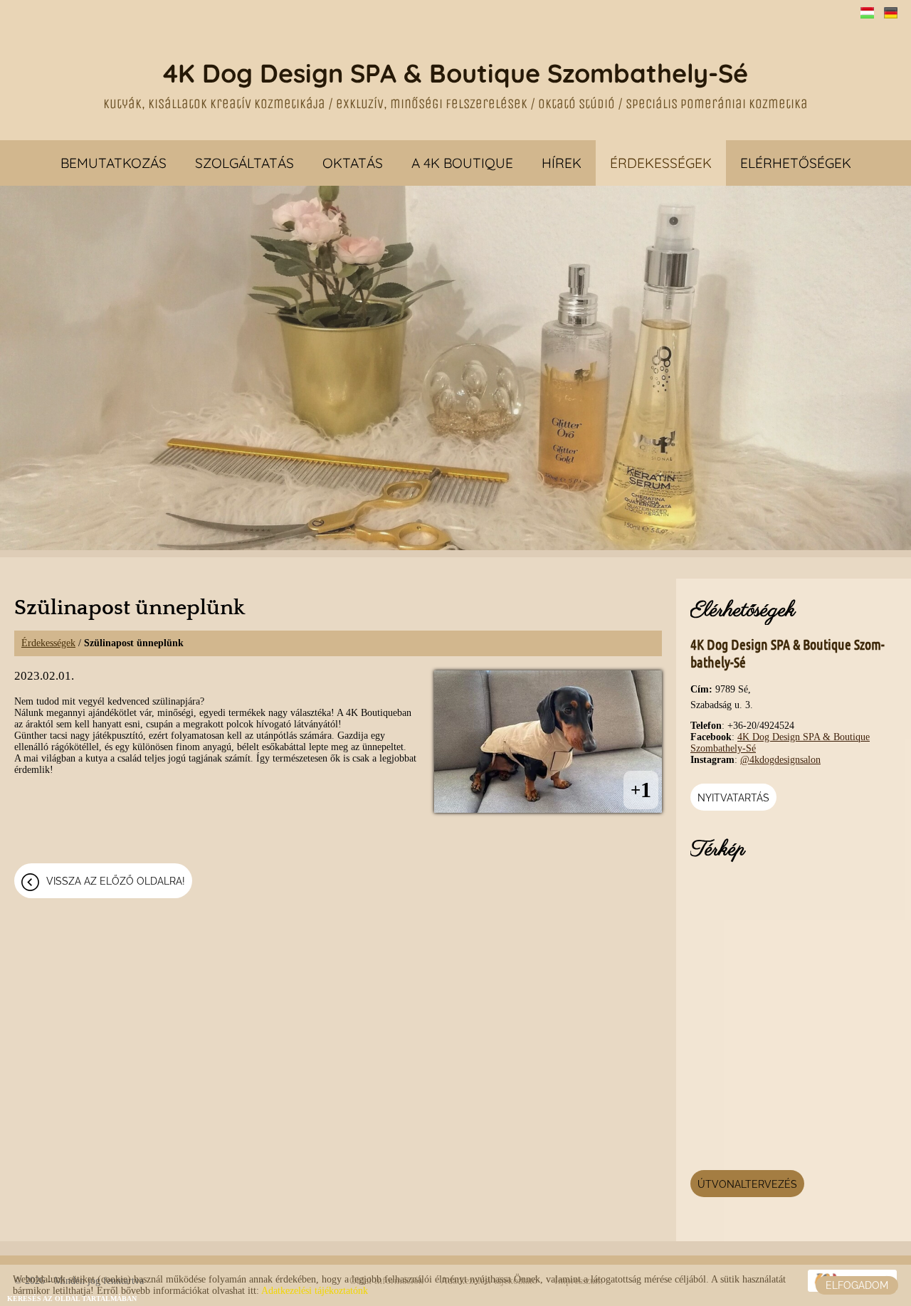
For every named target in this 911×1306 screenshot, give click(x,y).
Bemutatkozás (113, 163)
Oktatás (352, 163)
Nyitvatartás (733, 798)
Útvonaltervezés (747, 1184)
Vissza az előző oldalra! (115, 881)
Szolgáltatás (244, 163)
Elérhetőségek (795, 163)
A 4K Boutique (462, 163)
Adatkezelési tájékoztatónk (314, 1290)
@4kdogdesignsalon (780, 759)
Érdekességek (661, 163)
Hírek (561, 163)
